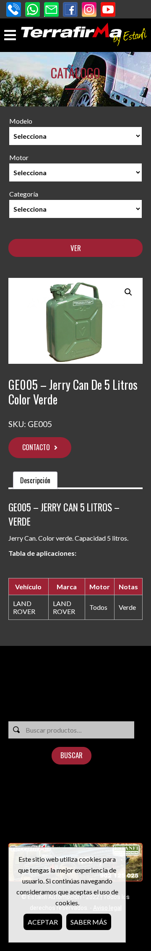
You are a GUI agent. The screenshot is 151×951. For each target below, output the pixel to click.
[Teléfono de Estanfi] (13, 10)
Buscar (71, 755)
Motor (19, 157)
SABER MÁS (88, 922)
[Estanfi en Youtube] (108, 10)
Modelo (20, 121)
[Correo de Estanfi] (51, 10)
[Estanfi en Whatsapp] (32, 10)
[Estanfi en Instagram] (89, 10)
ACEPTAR (43, 922)
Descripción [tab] (35, 480)
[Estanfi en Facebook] (70, 10)
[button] (128, 292)
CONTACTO (36, 447)
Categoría (23, 194)
